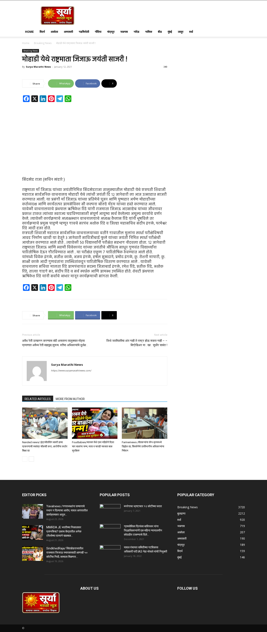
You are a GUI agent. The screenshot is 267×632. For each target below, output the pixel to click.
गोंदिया (98, 32)
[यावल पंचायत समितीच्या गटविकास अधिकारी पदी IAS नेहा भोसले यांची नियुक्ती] (110, 552)
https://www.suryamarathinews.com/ (71, 370)
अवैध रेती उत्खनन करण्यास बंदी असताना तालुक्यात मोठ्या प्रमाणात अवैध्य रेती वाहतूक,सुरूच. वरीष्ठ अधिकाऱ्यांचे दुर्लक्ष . (54, 343)
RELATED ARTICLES (38, 399)
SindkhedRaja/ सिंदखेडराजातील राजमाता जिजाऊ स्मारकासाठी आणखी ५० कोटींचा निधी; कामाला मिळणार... (67, 552)
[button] (240, 32)
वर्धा (191, 32)
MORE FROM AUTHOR (70, 399)
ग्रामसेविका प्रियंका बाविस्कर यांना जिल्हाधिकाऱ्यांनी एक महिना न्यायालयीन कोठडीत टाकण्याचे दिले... (143, 530)
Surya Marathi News (38, 66)
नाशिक (148, 32)
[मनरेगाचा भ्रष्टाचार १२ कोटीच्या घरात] (110, 511)
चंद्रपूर (111, 32)
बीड (160, 32)
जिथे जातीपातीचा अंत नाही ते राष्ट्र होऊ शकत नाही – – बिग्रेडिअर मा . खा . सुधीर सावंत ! (136, 343)
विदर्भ (42, 32)
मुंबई (170, 32)
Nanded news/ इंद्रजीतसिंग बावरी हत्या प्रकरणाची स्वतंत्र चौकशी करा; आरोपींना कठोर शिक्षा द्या (44, 446)
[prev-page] (24, 459)
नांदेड (136, 32)
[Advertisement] (94, 136)
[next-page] (31, 459)
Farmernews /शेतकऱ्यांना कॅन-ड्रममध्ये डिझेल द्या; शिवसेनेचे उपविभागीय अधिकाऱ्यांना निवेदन (143, 446)
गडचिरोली (84, 32)
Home (29, 32)
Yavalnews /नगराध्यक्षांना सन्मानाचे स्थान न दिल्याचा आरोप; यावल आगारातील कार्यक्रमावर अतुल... (67, 510)
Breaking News (43, 43)
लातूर (180, 32)
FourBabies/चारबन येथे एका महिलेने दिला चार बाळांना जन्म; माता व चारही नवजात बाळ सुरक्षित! (93, 446)
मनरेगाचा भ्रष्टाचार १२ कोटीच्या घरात (143, 506)
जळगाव (124, 32)
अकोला (54, 32)
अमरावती (68, 32)
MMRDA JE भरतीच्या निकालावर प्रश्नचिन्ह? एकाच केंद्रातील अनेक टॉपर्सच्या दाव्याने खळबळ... (63, 531)
